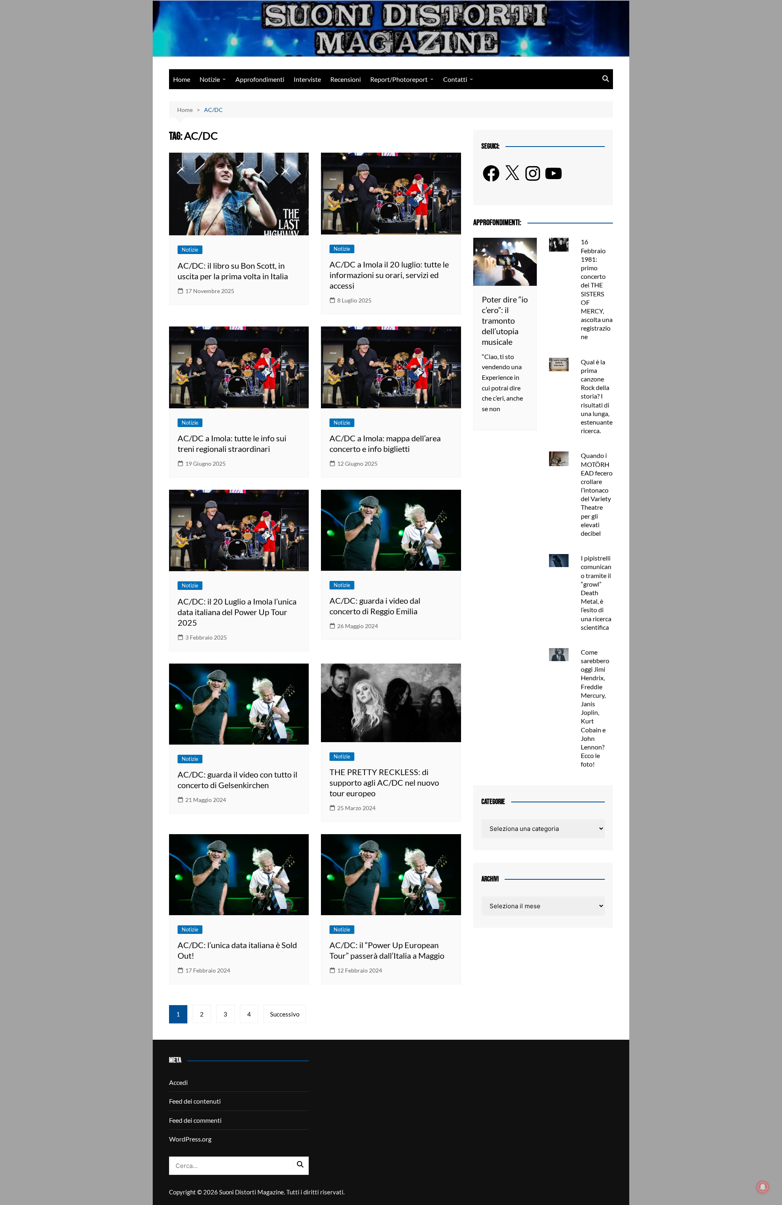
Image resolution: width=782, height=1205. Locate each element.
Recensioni (345, 79)
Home (181, 79)
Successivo (284, 1014)
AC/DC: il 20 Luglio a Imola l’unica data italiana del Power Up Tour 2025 (237, 611)
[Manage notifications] (762, 1187)
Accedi (178, 1082)
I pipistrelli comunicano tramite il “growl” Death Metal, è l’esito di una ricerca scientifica (596, 592)
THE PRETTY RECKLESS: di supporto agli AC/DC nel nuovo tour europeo (384, 782)
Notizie (210, 79)
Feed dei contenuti (195, 1101)
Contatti (455, 79)
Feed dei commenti (195, 1120)
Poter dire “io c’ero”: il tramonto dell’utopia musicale (505, 320)
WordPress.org (190, 1139)
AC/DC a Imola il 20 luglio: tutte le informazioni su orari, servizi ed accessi (389, 274)
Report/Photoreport (399, 79)
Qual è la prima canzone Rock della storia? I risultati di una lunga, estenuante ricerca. (597, 396)
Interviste (307, 79)
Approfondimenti (259, 79)
